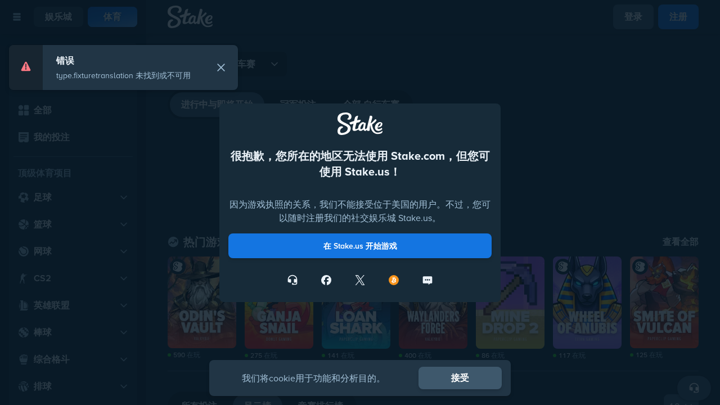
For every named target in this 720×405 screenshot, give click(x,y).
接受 (460, 377)
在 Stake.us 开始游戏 (360, 293)
